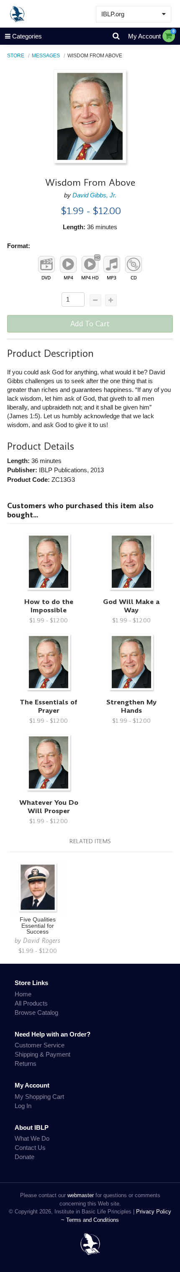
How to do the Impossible (48, 606)
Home (23, 994)
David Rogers (41, 940)
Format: (18, 245)
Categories (27, 36)
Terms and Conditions (92, 1220)
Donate (24, 1156)
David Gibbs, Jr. (94, 195)
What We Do (32, 1138)
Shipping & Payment (42, 1054)
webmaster (80, 1195)
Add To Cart (90, 324)
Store (15, 55)
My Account (144, 36)
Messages (46, 55)
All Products (31, 1003)
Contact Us (30, 1147)
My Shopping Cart (39, 1096)
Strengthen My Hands (131, 706)
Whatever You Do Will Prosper (48, 807)
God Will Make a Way (131, 606)
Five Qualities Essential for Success (38, 925)
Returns (25, 1063)
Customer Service (39, 1045)
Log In (23, 1105)
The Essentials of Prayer (48, 706)
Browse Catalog (36, 1012)
